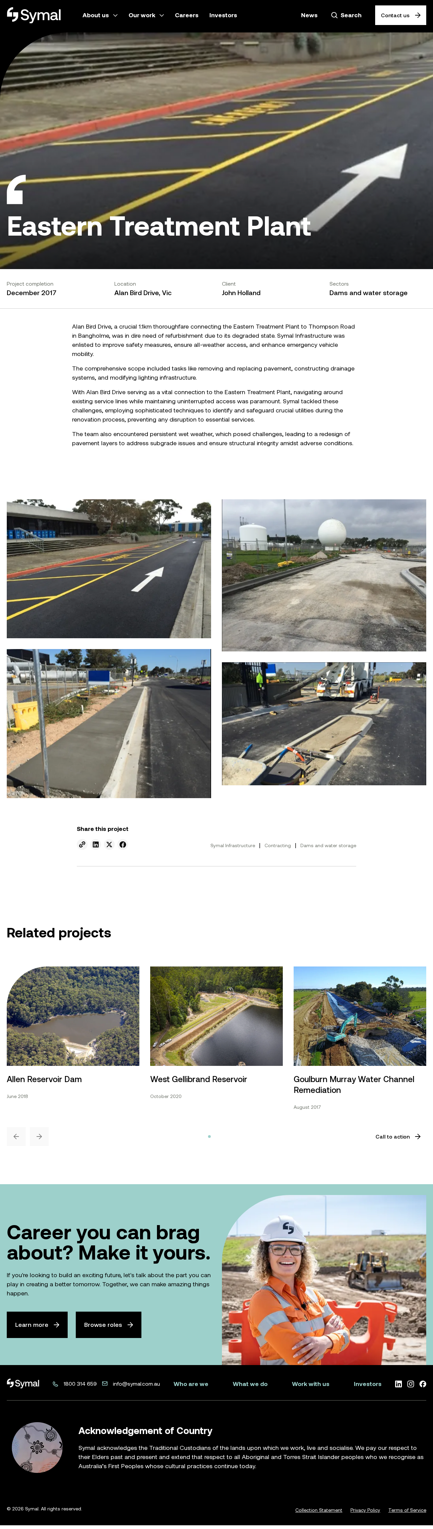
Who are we (191, 1383)
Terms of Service (407, 1510)
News (309, 15)
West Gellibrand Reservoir (198, 1079)
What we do (250, 1383)
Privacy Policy (365, 1510)
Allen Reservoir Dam (44, 1079)
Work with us (310, 1383)
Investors (368, 1383)
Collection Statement (318, 1510)
